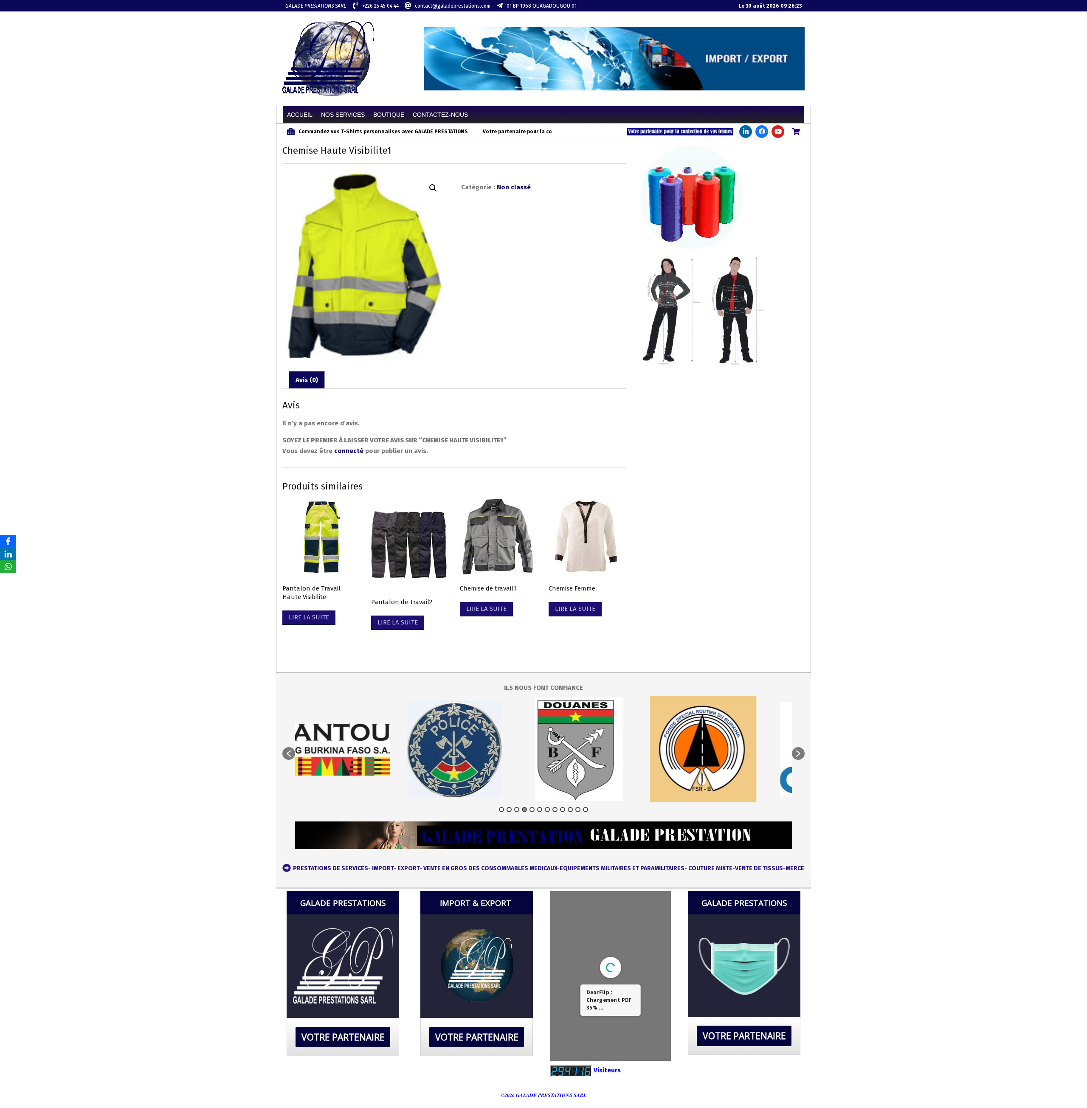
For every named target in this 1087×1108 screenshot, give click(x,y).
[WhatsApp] (8, 566)
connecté (348, 451)
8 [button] (555, 809)
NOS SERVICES (343, 114)
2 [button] (509, 809)
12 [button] (585, 809)
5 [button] (532, 809)
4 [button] (524, 809)
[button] (433, 188)
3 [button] (516, 809)
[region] (614, 58)
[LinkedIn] (8, 554)
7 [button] (547, 809)
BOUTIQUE (388, 114)
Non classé (514, 187)
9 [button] (562, 809)
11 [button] (577, 809)
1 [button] (501, 809)
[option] (415, 749)
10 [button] (570, 809)
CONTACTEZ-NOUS (440, 114)
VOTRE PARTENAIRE (343, 1037)
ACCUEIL (300, 114)
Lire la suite (309, 617)
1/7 (559, 1048)
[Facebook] (8, 541)
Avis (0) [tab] (307, 380)
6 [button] (539, 809)
